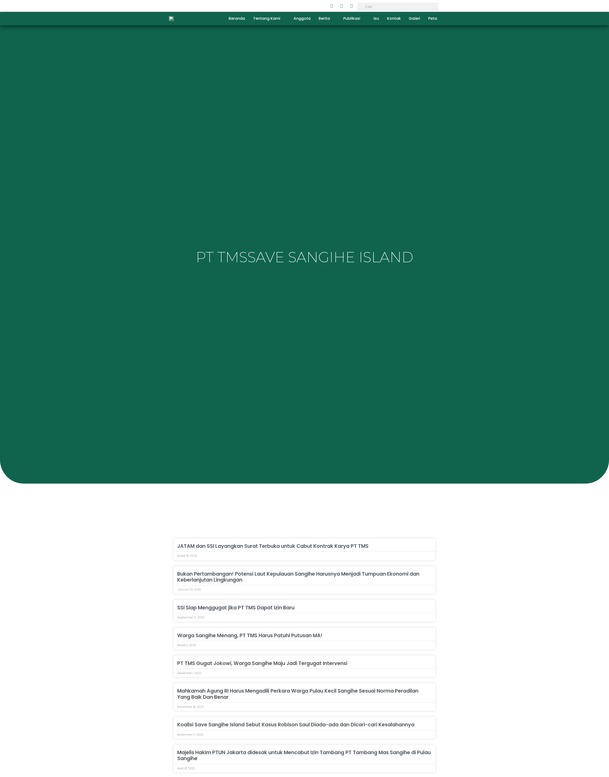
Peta (432, 18)
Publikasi (351, 18)
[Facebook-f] (331, 6)
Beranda (237, 18)
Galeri (414, 18)
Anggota (302, 18)
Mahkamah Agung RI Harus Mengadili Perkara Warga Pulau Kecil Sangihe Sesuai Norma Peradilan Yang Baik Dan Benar (297, 693)
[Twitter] (341, 6)
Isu (376, 18)
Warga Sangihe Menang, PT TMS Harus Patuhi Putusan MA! (249, 635)
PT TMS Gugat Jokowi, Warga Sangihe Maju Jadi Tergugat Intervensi (262, 663)
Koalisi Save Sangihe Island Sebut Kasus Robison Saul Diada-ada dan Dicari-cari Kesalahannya (295, 724)
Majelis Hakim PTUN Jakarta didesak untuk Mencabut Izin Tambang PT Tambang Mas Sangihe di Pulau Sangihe (304, 755)
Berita (324, 18)
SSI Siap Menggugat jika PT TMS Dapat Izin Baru (236, 607)
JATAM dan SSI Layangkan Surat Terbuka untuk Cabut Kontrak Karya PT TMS (272, 546)
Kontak (394, 18)
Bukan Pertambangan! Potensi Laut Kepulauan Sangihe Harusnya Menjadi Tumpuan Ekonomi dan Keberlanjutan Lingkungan (298, 576)
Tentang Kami (266, 18)
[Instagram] (351, 6)
